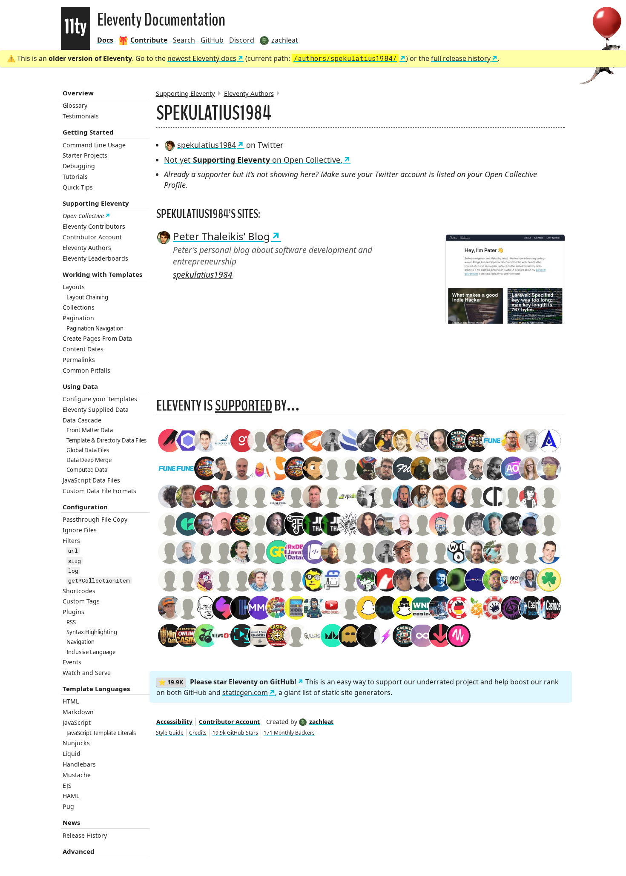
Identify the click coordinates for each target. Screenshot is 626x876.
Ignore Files (80, 530)
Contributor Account (92, 237)
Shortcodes (79, 591)
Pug (68, 806)
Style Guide (170, 732)
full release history (461, 58)
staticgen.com (245, 692)
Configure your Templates (100, 399)
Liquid (71, 754)
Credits (198, 732)
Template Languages (96, 688)
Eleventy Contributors (94, 226)
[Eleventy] (75, 28)
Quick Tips (78, 187)
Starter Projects (85, 155)
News (71, 822)
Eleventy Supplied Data (96, 409)
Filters (71, 541)
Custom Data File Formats (99, 491)
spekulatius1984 (206, 145)
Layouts (74, 287)
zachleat (321, 722)
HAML (71, 796)
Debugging (79, 166)
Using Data (80, 386)
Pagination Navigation (94, 328)
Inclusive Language (90, 652)
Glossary (75, 105)
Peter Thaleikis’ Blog (221, 236)
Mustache (77, 775)
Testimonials (81, 116)
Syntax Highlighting (91, 632)
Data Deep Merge (89, 460)
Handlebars (79, 764)
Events (72, 662)
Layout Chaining (87, 297)
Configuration (85, 507)
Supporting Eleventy (96, 203)
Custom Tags (81, 601)
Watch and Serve (87, 673)
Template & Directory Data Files (106, 440)
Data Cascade (82, 420)
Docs (105, 40)
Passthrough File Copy (95, 519)
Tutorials (75, 176)
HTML (71, 701)
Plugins (73, 612)
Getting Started (88, 132)
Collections (79, 307)
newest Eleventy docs (201, 58)
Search (184, 40)
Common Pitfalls (86, 370)
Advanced (79, 851)
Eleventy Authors (87, 248)
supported (243, 406)
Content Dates (83, 349)
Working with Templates (102, 274)
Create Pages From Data (97, 338)
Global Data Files (87, 450)
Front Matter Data (89, 430)
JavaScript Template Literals (101, 733)
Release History (85, 835)
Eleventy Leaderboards (95, 258)
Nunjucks (76, 743)
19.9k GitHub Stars (235, 732)
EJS (67, 785)
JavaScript (77, 722)
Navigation (80, 642)
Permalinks (79, 360)
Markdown (78, 712)
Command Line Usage (94, 145)
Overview (78, 93)
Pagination (78, 318)
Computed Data (86, 470)
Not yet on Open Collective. (253, 160)
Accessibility (174, 722)
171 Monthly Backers (289, 732)
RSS (71, 622)
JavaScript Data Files (91, 480)
